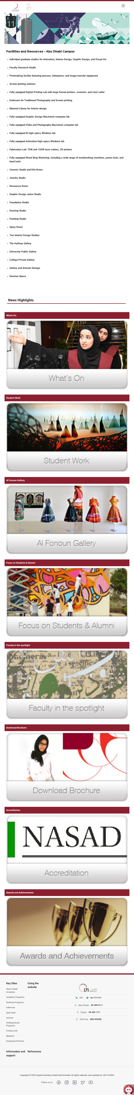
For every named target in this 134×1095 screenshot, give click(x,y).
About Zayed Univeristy (11, 990)
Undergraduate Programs (12, 1024)
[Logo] (15, 6)
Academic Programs (15, 997)
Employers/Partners (15, 1041)
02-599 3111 (97, 1005)
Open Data (11, 1013)
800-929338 (95, 1019)
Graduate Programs (15, 1002)
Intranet (9, 1018)
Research (10, 1036)
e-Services (10, 1007)
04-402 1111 (94, 1012)
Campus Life (11, 1031)
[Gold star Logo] (29, 6)
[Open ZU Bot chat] (128, 1089)
